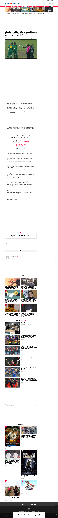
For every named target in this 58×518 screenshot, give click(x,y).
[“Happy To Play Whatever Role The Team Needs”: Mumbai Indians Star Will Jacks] (12, 372)
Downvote (29, 251)
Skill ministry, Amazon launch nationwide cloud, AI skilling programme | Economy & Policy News (49, 13)
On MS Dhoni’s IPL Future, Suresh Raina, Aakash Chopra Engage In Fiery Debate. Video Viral (28, 336)
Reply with (35, 405)
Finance (14, 6)
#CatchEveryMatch (20, 144)
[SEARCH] (45, 6)
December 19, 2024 (20, 150)
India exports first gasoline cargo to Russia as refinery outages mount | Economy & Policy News (28, 436)
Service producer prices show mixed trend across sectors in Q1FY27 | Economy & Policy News (28, 287)
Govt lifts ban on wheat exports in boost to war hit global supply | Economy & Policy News (12, 287)
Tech (11, 6)
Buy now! (6, 0)
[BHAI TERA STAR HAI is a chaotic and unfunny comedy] (29, 462)
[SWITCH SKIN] (44, 6)
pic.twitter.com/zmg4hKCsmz (20, 145)
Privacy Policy (26, 6)
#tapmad (26, 141)
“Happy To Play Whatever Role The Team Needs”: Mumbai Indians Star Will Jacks (29, 368)
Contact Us (32, 6)
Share (5, 40)
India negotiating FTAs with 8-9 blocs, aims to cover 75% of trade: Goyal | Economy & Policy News (32, 13)
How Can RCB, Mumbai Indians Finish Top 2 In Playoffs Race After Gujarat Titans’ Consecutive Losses (29, 379)
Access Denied (24, 322)
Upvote (12, 251)
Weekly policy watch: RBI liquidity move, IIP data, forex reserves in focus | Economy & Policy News (12, 314)
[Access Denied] (12, 328)
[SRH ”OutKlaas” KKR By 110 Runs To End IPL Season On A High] (12, 361)
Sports (18, 6)
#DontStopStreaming (21, 143)
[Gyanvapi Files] (12, 436)
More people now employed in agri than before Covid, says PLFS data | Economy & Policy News (12, 497)
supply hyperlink (9, 216)
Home (8, 6)
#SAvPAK (20, 141)
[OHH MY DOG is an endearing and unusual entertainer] (29, 485)
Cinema (21, 6)
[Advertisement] (29, 22)
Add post (51, 6)
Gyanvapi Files (8, 446)
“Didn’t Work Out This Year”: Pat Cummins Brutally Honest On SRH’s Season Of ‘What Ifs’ (29, 347)
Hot (6, 427)
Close (56, 514)
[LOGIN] (47, 6)
